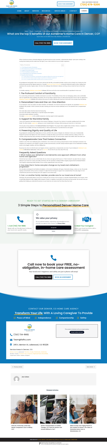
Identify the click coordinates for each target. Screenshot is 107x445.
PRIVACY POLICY (59, 439)
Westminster (37, 352)
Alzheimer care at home (35, 90)
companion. (85, 230)
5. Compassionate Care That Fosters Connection (31, 73)
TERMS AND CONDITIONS (70, 439)
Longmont (29, 353)
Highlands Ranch (37, 353)
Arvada (31, 352)
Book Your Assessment (63, 43)
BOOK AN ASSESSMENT (63, 277)
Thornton (26, 352)
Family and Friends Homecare (54, 84)
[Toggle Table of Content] (61, 65)
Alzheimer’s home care (24, 99)
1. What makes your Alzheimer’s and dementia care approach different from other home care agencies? (43, 76)
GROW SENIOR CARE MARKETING (46, 439)
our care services (28, 116)
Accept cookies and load (77, 332)
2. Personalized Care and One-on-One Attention (31, 68)
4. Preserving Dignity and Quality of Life (29, 71)
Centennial (43, 352)
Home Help (53, 36)
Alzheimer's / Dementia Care (63, 36)
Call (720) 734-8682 (43, 43)
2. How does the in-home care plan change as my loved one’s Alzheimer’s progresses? (40, 77)
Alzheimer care (83, 104)
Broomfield (45, 353)
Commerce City (22, 353)
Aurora (16, 352)
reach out (45, 149)
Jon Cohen (40, 36)
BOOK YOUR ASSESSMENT (65, 4)
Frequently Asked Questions (27, 74)
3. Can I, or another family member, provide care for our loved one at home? (37, 79)
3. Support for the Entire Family (27, 70)
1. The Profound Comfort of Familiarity (29, 67)
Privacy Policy (61, 223)
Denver (12, 352)
